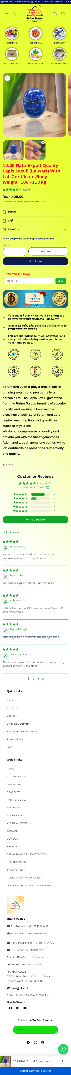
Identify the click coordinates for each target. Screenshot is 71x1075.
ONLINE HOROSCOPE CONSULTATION (30, 885)
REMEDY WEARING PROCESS (24, 878)
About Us (12, 708)
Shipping (21, 202)
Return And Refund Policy (22, 731)
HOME (10, 769)
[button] (7, 13)
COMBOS (12, 839)
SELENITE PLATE (17, 862)
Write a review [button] (35, 519)
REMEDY (12, 846)
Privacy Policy (15, 739)
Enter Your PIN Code (17, 274)
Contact (12, 716)
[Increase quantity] (66, 1061)
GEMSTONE (14, 784)
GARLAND (13, 831)
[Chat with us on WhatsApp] (63, 1049)
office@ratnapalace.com (31, 957)
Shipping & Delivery (18, 724)
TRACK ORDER (16, 870)
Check (61, 281)
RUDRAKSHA (14, 815)
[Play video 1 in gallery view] (35, 150)
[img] (11, 541)
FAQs (10, 747)
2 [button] (34, 679)
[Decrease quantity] (59, 1061)
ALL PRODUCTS (16, 776)
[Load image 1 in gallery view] (13, 150)
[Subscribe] (54, 1030)
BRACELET (13, 792)
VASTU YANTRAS (17, 823)
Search (11, 700)
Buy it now (35, 261)
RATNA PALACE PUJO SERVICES (26, 854)
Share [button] (9, 464)
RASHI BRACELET (17, 800)
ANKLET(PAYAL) (16, 808)
